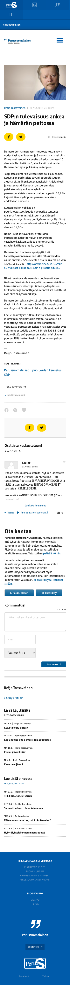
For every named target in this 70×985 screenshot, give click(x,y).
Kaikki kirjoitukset (16, 395)
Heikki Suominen (23, 792)
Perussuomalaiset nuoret (35, 879)
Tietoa (34, 904)
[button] (60, 40)
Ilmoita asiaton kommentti (34, 512)
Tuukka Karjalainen (24, 804)
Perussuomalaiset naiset (35, 875)
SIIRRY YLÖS (33, 947)
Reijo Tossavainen (14, 108)
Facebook (24, 976)
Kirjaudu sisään (12, 24)
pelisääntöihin (51, 553)
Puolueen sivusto (35, 867)
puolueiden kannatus (46, 370)
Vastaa (10, 512)
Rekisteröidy (49, 592)
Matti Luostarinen (23, 828)
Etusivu (35, 899)
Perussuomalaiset (16, 370)
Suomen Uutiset (35, 871)
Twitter (46, 976)
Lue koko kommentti (35, 505)
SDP (7, 375)
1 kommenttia (59, 137)
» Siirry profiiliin (13, 697)
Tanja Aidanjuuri (22, 816)
